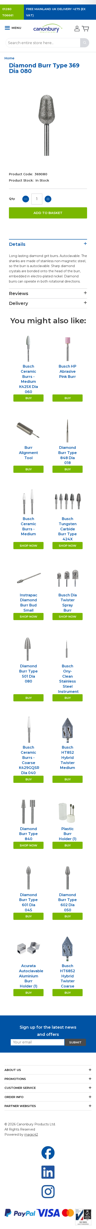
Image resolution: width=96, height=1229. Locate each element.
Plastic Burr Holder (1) (67, 834)
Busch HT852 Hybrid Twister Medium (67, 757)
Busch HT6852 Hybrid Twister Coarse (67, 976)
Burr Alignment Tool (28, 452)
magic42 (31, 1135)
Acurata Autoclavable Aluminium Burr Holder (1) (31, 976)
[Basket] (85, 29)
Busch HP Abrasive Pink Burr (67, 371)
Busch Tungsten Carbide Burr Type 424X (67, 529)
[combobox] (47, 42)
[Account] (76, 29)
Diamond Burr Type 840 (28, 834)
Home (9, 58)
